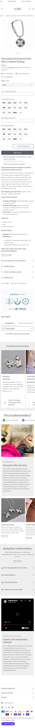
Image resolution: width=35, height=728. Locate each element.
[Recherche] (29, 8)
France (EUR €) (8, 703)
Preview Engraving (23, 146)
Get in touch (17, 561)
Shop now (4, 536)
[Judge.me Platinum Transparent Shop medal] (17, 301)
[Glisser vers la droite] (19, 53)
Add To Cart (17, 153)
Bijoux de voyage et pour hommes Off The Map (19, 15)
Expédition (11, 67)
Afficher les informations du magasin (14, 164)
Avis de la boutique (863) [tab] (25, 323)
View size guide (6, 255)
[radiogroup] (17, 107)
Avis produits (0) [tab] (9, 323)
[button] (17, 91)
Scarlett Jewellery (11, 718)
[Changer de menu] (2, 8)
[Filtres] (3, 329)
